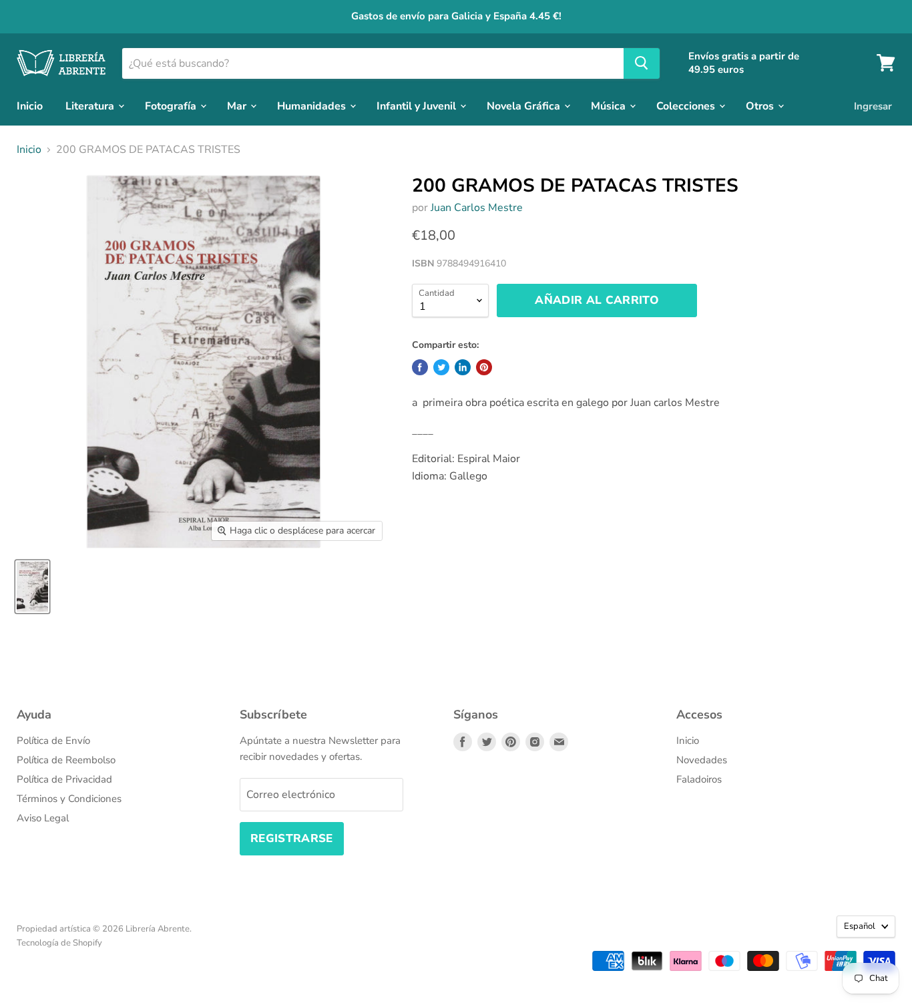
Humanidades (313, 105)
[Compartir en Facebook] (420, 367)
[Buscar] (642, 62)
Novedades (701, 760)
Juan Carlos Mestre (477, 207)
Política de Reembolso (66, 760)
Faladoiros (699, 779)
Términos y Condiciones (69, 798)
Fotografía (172, 105)
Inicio (30, 105)
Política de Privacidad (64, 779)
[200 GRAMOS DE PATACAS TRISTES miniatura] (32, 586)
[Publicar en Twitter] (441, 367)
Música (609, 105)
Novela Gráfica (525, 105)
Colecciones (687, 105)
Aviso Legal (43, 818)
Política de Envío (53, 740)
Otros (761, 105)
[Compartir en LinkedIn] (463, 367)
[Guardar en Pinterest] (484, 367)
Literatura (91, 105)
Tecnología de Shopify (59, 943)
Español (859, 926)
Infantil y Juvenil (418, 105)
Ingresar (873, 105)
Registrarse (291, 838)
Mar (238, 105)
